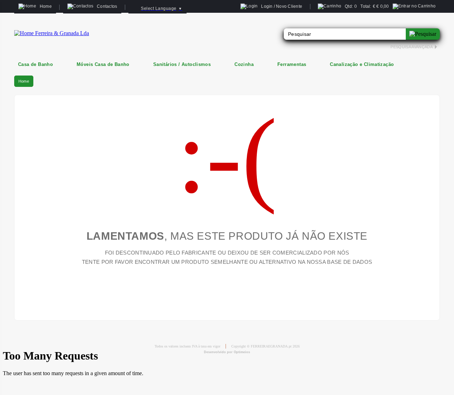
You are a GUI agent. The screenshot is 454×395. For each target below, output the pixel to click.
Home (23, 81)
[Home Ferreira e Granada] (51, 33)
